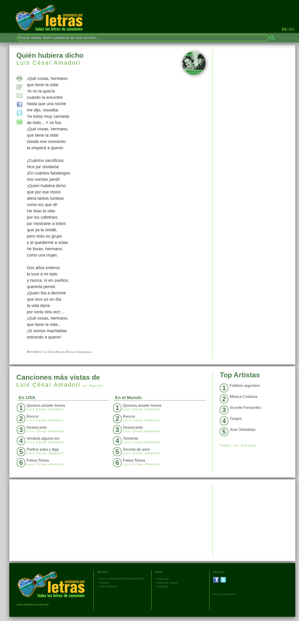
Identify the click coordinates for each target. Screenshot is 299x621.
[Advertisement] (254, 517)
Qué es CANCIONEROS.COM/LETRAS (121, 578)
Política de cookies (167, 582)
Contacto (104, 582)
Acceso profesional (225, 594)
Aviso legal (163, 578)
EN (291, 29)
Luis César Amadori (48, 62)
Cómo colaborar (108, 586)
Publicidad (162, 586)
